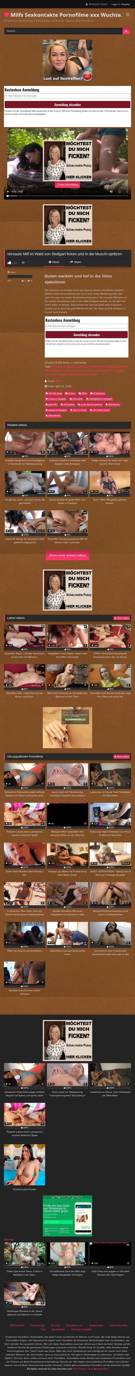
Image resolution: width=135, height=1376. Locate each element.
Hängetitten (102, 1368)
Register (126, 4)
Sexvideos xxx (74, 1325)
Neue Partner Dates (83, 1368)
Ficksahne (80, 366)
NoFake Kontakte (81, 1329)
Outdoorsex (99, 393)
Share (77, 262)
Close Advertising (67, 184)
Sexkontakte (96, 1325)
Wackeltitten (90, 374)
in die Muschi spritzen (72, 370)
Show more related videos (67, 555)
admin (58, 381)
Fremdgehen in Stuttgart (102, 366)
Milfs (84, 393)
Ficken (72, 393)
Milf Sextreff (17, 1325)
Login (114, 4)
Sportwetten (58, 1329)
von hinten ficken (72, 374)
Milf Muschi (92, 370)
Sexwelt (55, 1325)
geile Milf (122, 366)
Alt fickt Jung (55, 393)
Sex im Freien (53, 374)
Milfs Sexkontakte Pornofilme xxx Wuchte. (65, 14)
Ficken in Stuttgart (62, 366)
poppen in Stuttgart (112, 370)
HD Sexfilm (51, 370)
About (55, 262)
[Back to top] (124, 1366)
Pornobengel (37, 1325)
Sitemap (9, 1239)
